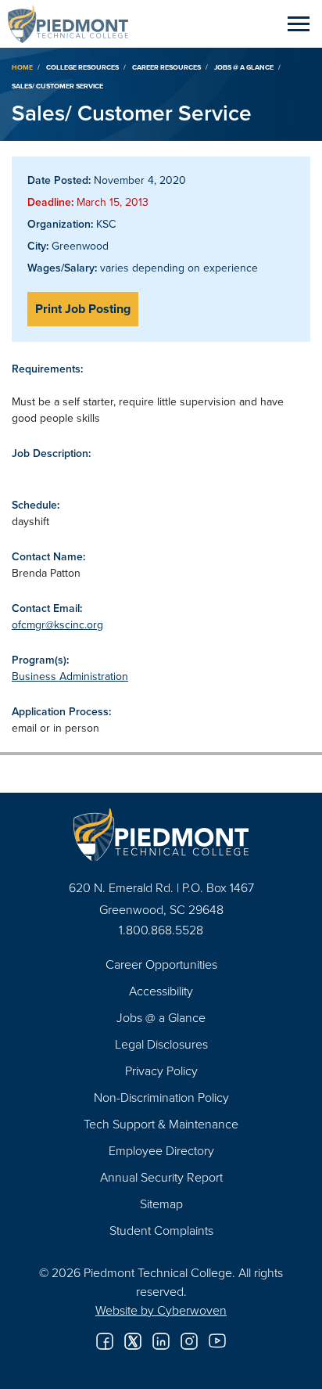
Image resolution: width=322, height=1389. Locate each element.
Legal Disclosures (161, 1044)
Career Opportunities (161, 964)
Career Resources (166, 67)
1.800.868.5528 (161, 929)
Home (22, 67)
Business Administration (70, 676)
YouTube (217, 1341)
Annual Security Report (161, 1177)
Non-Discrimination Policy (161, 1097)
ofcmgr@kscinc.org (57, 624)
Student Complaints (161, 1230)
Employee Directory (161, 1150)
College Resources (82, 67)
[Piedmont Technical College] (161, 834)
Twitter (132, 1341)
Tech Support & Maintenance (161, 1123)
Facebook (104, 1341)
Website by (161, 1310)
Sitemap (161, 1203)
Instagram (189, 1341)
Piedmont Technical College (74, 23)
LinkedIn (161, 1341)
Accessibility (161, 990)
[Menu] (298, 23)
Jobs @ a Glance (244, 67)
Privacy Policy (161, 1070)
